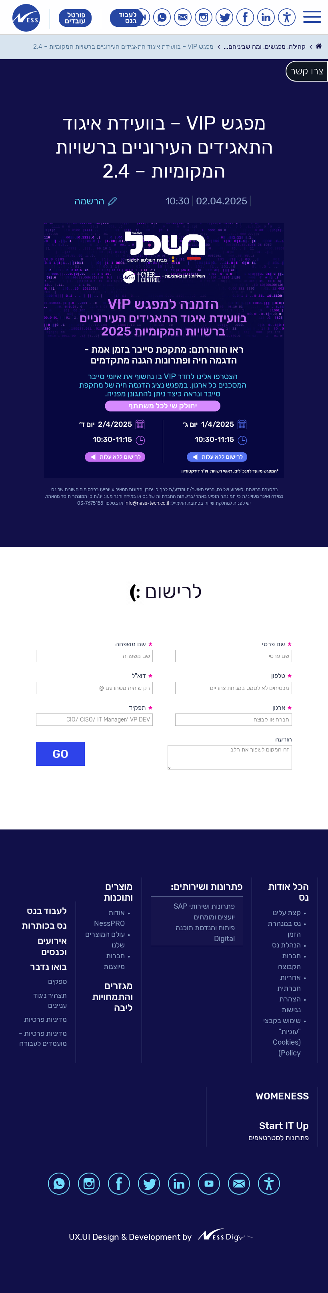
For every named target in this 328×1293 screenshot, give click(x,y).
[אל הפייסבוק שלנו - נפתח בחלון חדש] (245, 17)
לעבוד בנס (47, 910)
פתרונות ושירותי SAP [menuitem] (204, 906)
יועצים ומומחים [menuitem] (214, 917)
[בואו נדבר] (183, 17)
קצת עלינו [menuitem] (286, 912)
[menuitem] (43, 982)
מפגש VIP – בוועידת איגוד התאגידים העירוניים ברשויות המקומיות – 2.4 (123, 46)
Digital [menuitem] (224, 938)
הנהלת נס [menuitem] (286, 945)
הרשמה (89, 201)
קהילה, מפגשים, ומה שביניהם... (265, 46)
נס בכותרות (44, 925)
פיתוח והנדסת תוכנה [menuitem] (205, 927)
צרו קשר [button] (306, 71)
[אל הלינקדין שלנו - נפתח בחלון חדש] (266, 17)
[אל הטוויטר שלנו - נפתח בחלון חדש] (224, 17)
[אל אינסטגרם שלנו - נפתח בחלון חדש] (203, 17)
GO (60, 754)
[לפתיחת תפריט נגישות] (287, 17)
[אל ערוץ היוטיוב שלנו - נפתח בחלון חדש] (209, 1184)
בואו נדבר (48, 966)
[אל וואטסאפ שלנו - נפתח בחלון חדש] (162, 17)
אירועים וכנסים (52, 946)
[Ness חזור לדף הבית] (26, 18)
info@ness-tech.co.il (146, 503)
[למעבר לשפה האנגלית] (141, 17)
